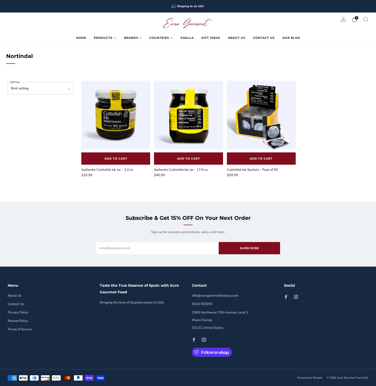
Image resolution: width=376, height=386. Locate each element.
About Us (236, 38)
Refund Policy (18, 321)
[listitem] (188, 6)
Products (103, 38)
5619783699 (202, 304)
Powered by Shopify (309, 378)
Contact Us (264, 38)
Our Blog (291, 38)
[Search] (365, 19)
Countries (159, 38)
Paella (187, 38)
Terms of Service (20, 329)
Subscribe (249, 248)
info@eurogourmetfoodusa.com (215, 295)
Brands (131, 38)
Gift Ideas (210, 38)
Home (81, 38)
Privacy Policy (18, 312)
